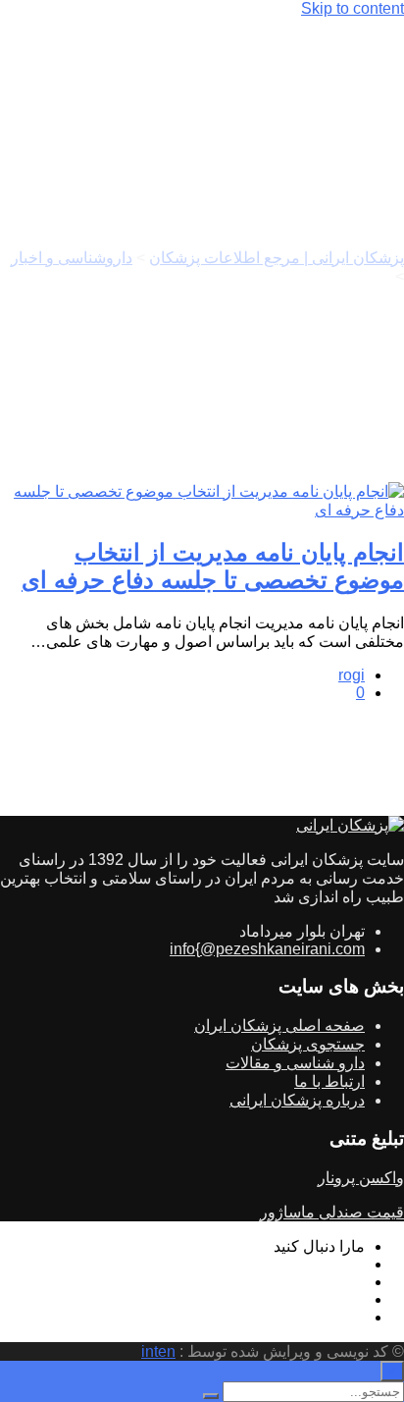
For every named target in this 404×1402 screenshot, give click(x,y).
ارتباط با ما (329, 1081)
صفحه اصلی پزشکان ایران (279, 1025)
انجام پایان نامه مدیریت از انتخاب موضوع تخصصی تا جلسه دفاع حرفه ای (213, 566)
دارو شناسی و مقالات (295, 1062)
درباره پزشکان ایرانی (297, 1100)
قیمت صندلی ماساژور (332, 1212)
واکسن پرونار (361, 1177)
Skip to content (352, 8)
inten (158, 1351)
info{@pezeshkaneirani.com (267, 949)
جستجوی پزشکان (308, 1044)
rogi (351, 675)
